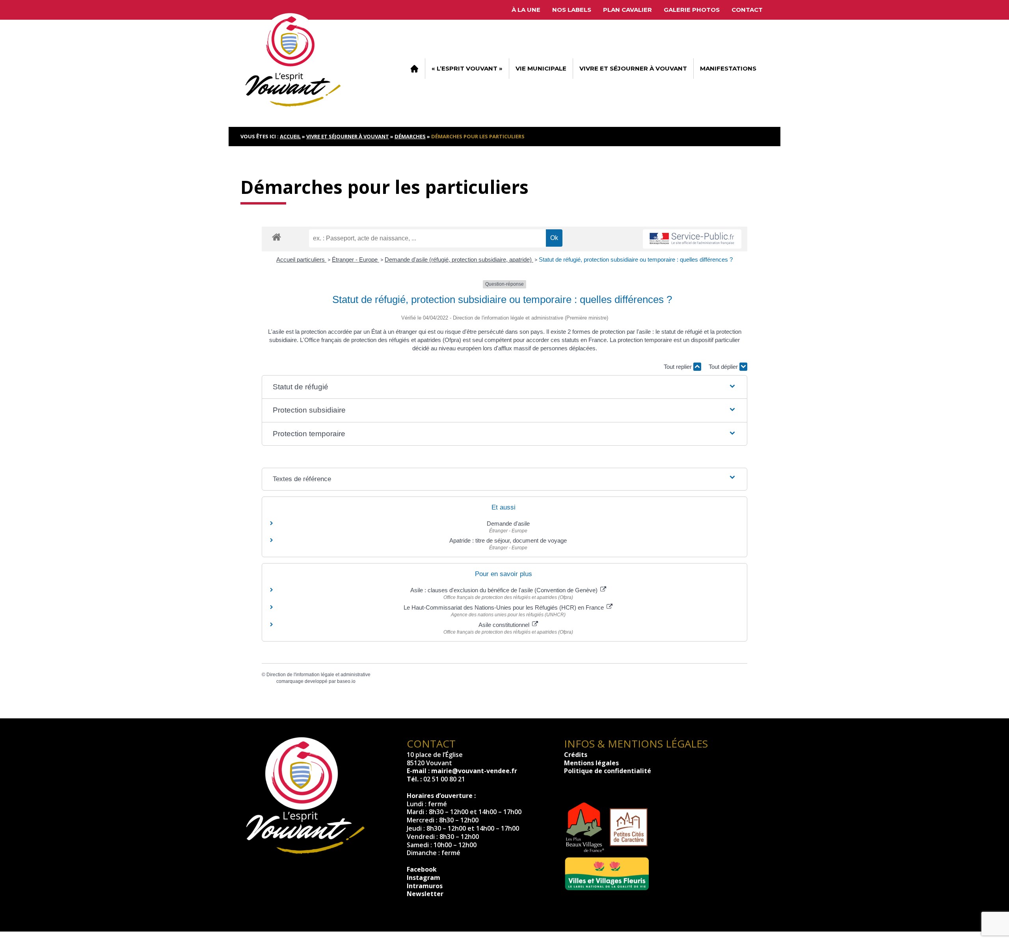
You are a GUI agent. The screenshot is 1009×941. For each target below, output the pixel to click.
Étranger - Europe (355, 259)
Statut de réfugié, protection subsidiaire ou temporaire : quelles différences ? (636, 259)
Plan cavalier (627, 9)
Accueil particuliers (301, 259)
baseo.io (346, 681)
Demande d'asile (508, 523)
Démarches (410, 136)
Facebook (422, 869)
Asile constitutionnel (504, 624)
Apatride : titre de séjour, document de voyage (508, 540)
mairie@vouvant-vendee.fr (474, 770)
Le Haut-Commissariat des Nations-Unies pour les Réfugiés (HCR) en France (504, 607)
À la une (526, 9)
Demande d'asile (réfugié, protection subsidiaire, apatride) (459, 259)
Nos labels (571, 9)
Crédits (575, 754)
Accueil (414, 68)
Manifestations (728, 68)
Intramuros (425, 885)
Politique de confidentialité (607, 770)
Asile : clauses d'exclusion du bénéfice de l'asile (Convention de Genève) (504, 590)
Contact (747, 9)
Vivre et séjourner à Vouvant (633, 68)
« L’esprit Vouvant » (467, 68)
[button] (504, 387)
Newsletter (425, 893)
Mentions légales (591, 763)
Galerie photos (692, 9)
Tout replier (678, 366)
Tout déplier (724, 366)
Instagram (423, 877)
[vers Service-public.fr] (692, 239)
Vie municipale (541, 68)
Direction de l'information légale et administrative (318, 674)
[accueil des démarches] (276, 236)
